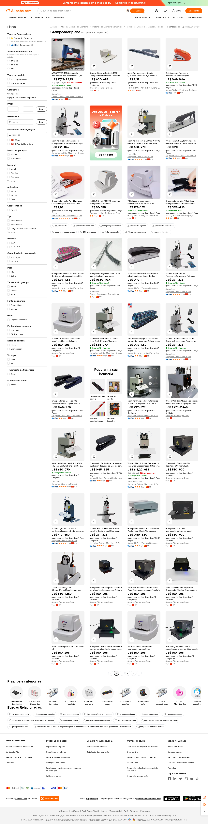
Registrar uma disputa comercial (141, 757)
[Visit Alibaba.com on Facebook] (169, 778)
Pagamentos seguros (55, 746)
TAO (126, 811)
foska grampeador (112, 232)
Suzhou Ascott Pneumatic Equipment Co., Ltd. (68, 96)
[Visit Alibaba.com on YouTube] (192, 778)
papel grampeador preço (65, 232)
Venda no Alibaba (175, 746)
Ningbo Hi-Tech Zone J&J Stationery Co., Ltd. (182, 155)
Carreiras (10, 763)
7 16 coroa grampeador (137, 232)
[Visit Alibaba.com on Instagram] (186, 778)
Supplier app (92, 798)
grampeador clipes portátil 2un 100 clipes (161, 720)
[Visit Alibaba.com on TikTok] (197, 778)
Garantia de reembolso (56, 752)
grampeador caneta (71, 714)
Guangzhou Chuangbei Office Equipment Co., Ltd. (143, 215)
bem (41, 109)
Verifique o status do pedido (180, 757)
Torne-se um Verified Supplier (181, 763)
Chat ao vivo (132, 752)
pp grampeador (61, 226)
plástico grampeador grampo (98, 720)
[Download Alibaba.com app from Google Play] (192, 798)
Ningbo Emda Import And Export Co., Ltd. (68, 288)
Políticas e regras (53, 776)
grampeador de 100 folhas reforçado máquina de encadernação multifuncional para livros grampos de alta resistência (84, 727)
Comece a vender (175, 752)
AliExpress (63, 811)
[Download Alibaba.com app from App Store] (171, 798)
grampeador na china (46, 714)
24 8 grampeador (90, 232)
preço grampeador (150, 714)
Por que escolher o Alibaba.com (19, 746)
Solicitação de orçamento (98, 752)
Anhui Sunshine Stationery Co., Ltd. (67, 216)
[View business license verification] (129, 819)
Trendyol (134, 811)
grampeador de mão (20, 727)
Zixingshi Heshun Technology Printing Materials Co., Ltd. (106, 213)
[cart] (166, 11)
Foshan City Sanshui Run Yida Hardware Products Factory (106, 294)
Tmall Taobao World (90, 811)
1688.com (75, 811)
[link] (204, 797)
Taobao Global (116, 811)
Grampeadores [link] (173, 27)
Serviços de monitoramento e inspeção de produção (63, 769)
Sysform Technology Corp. (101, 88)
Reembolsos (132, 763)
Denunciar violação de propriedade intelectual (142, 769)
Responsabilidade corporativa (19, 757)
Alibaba (53, 27)
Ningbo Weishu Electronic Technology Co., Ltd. (182, 90)
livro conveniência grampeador (99, 714)
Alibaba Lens (21, 798)
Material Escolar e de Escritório (74, 27)
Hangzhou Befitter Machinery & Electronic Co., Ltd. (68, 153)
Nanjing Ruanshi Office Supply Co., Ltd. (182, 215)
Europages (145, 811)
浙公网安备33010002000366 (150, 820)
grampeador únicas (70, 720)
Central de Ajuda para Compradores (142, 746)
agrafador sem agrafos (127, 720)
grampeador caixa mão (85, 226)
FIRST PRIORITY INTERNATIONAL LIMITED (143, 88)
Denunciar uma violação (137, 776)
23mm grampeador (174, 714)
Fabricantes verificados (97, 746)
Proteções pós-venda (55, 763)
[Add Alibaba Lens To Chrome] (49, 798)
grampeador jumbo (127, 714)
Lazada (104, 811)
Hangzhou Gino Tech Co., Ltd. (140, 157)
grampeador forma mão (164, 226)
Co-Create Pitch (13, 752)
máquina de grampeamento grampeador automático (33, 720)
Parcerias (172, 768)
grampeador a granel (137, 226)
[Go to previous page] (110, 673)
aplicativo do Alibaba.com (148, 798)
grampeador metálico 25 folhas (151, 727)
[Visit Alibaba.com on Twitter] (180, 778)
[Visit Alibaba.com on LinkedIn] (175, 778)
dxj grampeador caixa (20, 714)
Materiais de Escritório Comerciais (107, 27)
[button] (127, 10)
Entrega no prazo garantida (58, 757)
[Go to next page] (139, 673)
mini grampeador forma (111, 226)
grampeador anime (162, 232)
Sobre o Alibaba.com (15, 740)
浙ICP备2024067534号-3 (176, 820)
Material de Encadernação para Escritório (145, 27)
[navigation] (27, 350)
